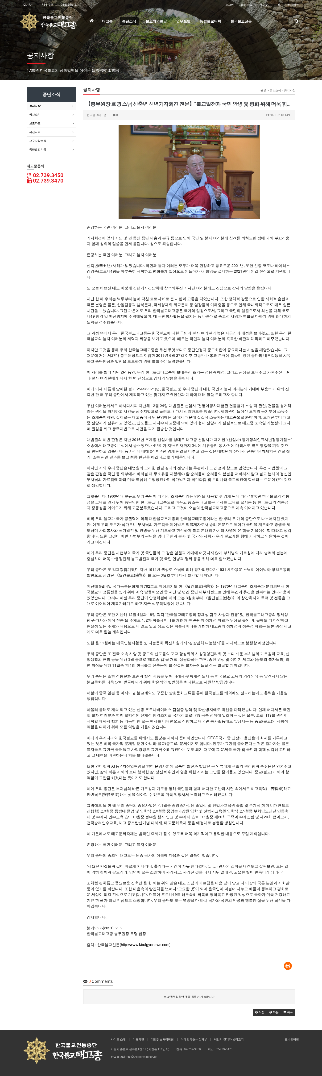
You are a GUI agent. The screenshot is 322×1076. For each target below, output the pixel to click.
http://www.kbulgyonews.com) (145, 944)
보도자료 (35, 123)
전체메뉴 (293, 4)
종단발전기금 (37, 149)
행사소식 (35, 114)
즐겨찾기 (28, 4)
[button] (260, 1012)
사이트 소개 (118, 1039)
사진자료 (35, 132)
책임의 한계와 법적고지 (229, 1039)
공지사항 (35, 106)
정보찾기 (265, 4)
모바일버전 (292, 1039)
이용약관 (138, 1039)
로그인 (229, 4)
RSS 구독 (47, 4)
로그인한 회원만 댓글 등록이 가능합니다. (189, 996)
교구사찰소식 (37, 140)
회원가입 (246, 4)
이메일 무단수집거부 (194, 1039)
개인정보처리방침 (162, 1039)
